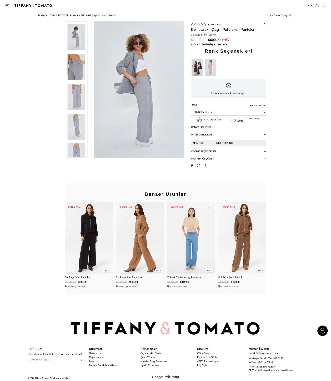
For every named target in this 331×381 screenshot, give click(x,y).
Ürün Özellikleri (202, 134)
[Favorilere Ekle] (264, 24)
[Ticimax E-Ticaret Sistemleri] (172, 377)
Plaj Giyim (202, 365)
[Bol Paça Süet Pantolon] (89, 238)
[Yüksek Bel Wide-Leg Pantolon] (191, 238)
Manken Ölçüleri (202, 158)
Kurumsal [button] (95, 348)
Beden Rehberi (258, 105)
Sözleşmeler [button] (149, 348)
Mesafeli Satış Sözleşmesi (154, 361)
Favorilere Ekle (107, 207)
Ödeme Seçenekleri (204, 151)
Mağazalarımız (96, 357)
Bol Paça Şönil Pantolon (231, 277)
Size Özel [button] (203, 348)
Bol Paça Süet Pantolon (78, 277)
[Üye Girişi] (324, 5)
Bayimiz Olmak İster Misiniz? (104, 365)
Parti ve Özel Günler (207, 357)
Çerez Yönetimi (148, 357)
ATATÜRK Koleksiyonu (208, 361)
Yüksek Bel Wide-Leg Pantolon (184, 277)
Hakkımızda (95, 353)
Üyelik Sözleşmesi (150, 365)
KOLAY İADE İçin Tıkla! (261, 362)
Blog (91, 361)
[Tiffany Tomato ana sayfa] (165, 328)
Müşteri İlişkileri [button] (259, 348)
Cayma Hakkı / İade (151, 353)
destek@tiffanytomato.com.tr (263, 353)
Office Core (203, 353)
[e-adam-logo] (157, 377)
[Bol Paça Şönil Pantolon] (242, 238)
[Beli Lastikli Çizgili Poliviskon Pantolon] (198, 67)
